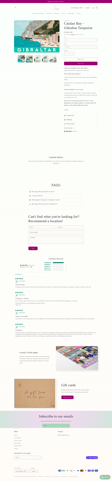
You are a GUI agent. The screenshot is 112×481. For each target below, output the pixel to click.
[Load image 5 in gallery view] (52, 58)
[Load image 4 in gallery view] (45, 58)
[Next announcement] (97, 1)
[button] (15, 7)
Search (15, 435)
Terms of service (18, 440)
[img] (19, 278)
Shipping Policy (18, 445)
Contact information (73, 476)
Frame (65, 43)
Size (65, 37)
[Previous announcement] (14, 1)
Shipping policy (64, 476)
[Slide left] (15, 58)
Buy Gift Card (67, 397)
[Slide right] (58, 58)
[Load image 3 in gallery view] (37, 58)
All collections (17, 437)
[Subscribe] (68, 425)
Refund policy (17, 443)
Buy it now (81, 63)
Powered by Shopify (32, 476)
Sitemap (16, 448)
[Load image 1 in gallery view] (21, 58)
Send (33, 248)
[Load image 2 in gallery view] (29, 58)
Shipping (72, 34)
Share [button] (67, 109)
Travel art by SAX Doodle (23, 476)
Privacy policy (48, 476)
